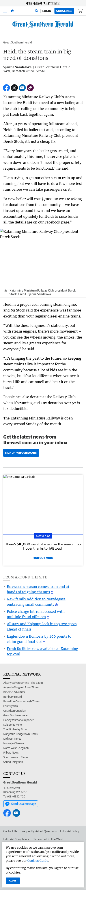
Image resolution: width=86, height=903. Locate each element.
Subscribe (64, 11)
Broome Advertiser (14, 692)
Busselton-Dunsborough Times (21, 701)
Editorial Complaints (16, 839)
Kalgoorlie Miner (12, 724)
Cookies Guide (37, 860)
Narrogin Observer (14, 743)
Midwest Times (12, 738)
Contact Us (10, 831)
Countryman (10, 706)
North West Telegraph (16, 748)
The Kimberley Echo (15, 729)
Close (12, 880)
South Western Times (15, 757)
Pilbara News (11, 752)
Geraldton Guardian (14, 710)
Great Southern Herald (17, 42)
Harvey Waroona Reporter (18, 720)
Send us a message (23, 803)
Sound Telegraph (13, 762)
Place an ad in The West (48, 839)
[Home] (12, 11)
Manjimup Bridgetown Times (20, 734)
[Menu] (5, 10)
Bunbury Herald (12, 696)
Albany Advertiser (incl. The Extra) (23, 682)
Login (46, 11)
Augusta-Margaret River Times (21, 687)
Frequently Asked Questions (39, 831)
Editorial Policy (69, 831)
